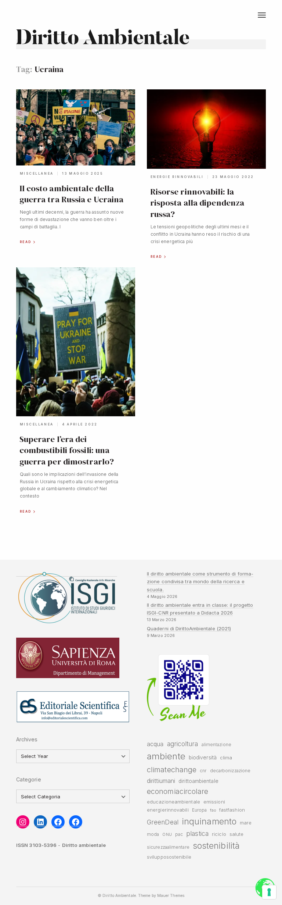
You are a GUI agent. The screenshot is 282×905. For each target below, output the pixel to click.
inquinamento (209, 821)
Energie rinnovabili (177, 177)
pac (179, 834)
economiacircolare (178, 791)
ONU (166, 834)
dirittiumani (161, 780)
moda (153, 834)
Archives (27, 739)
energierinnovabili (168, 810)
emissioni (214, 802)
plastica (197, 833)
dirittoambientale (198, 781)
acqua (155, 744)
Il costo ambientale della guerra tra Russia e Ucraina (71, 194)
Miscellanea (37, 173)
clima (226, 757)
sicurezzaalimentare (168, 847)
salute (236, 834)
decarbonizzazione (230, 770)
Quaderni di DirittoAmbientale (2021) (189, 628)
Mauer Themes (170, 895)
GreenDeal (162, 822)
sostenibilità (216, 846)
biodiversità (203, 757)
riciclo (219, 834)
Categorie (28, 779)
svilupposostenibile (169, 857)
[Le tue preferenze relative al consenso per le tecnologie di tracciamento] (269, 892)
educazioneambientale (173, 802)
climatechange (171, 769)
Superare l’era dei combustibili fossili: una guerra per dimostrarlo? (66, 450)
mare (246, 823)
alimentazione (216, 744)
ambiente (166, 756)
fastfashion (232, 810)
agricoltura (182, 744)
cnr (203, 770)
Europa (199, 810)
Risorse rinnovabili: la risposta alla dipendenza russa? (197, 203)
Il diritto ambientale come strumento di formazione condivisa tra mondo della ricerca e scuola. (200, 581)
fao (213, 810)
